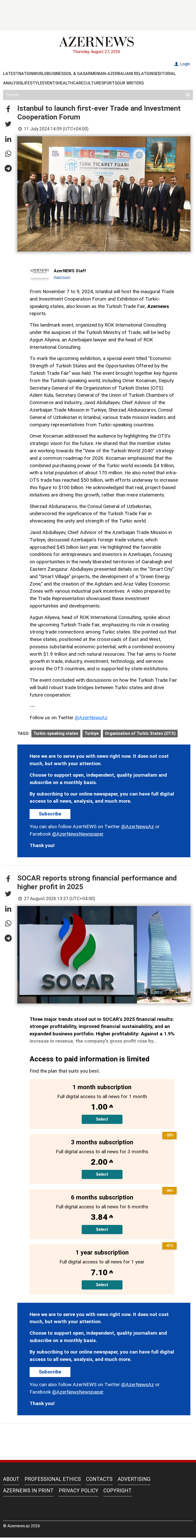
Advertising (134, 1479)
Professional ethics (52, 1479)
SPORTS (109, 83)
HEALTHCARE (70, 83)
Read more (62, 277)
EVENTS (50, 83)
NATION (25, 73)
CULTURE (92, 83)
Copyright (117, 1490)
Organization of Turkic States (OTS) (140, 733)
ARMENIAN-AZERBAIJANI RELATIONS (120, 73)
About (11, 1479)
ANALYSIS (12, 83)
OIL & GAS (75, 73)
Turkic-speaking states (55, 733)
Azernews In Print (28, 1490)
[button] (8, 109)
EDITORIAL (166, 73)
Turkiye (91, 733)
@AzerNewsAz (91, 718)
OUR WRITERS (130, 83)
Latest (10, 73)
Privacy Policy (78, 1490)
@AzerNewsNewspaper (78, 834)
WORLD (40, 73)
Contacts (99, 1479)
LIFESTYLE (32, 83)
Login (184, 63)
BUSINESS (56, 73)
